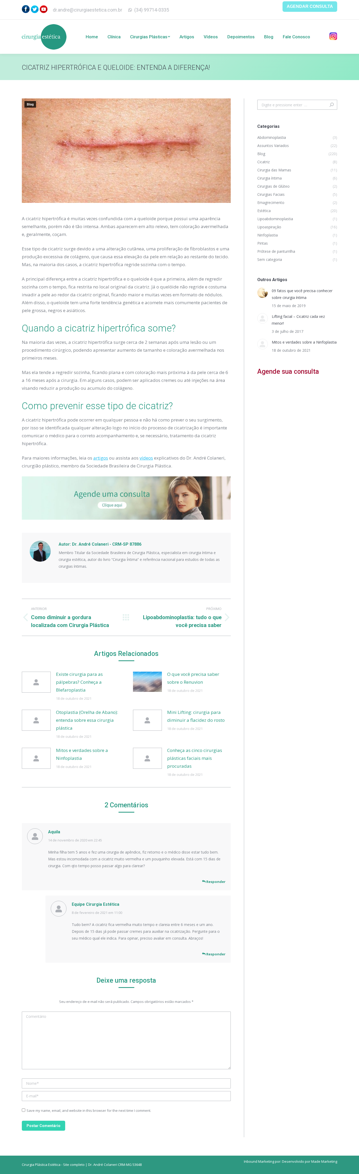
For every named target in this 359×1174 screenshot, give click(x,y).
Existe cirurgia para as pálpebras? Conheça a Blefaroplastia (79, 682)
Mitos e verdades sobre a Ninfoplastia (82, 754)
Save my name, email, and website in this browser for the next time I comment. (89, 1110)
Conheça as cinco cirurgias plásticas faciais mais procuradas (194, 758)
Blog (30, 104)
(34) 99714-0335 (151, 10)
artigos (100, 458)
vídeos (146, 458)
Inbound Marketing (259, 1161)
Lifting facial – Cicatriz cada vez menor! (298, 320)
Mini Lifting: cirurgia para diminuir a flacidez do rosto (196, 716)
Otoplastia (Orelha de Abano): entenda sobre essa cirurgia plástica (87, 720)
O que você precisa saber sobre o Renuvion (193, 678)
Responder (215, 881)
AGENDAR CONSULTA (310, 6)
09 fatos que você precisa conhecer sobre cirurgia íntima (302, 294)
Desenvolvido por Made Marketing (309, 1161)
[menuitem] (92, 36)
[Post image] (36, 682)
